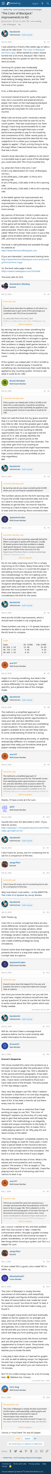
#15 (48, 1026)
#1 (48, 42)
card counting (35, 21)
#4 (48, 476)
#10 (48, 817)
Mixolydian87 (17, 1276)
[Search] (47, 3)
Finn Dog (14, 1387)
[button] (3, 3)
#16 (48, 1054)
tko (19, 24)
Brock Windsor (17, 380)
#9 (48, 764)
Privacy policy (34, 1463)
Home (4, 1466)
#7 (48, 673)
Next (27, 1438)
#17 (48, 1191)
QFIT (12, 806)
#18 (48, 1261)
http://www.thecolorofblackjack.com (19, 250)
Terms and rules (19, 1463)
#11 (48, 848)
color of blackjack (9, 24)
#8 (48, 707)
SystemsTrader (18, 517)
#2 (48, 294)
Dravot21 (15, 1044)
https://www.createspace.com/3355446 (20, 271)
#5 (48, 528)
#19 (48, 1286)
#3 (48, 391)
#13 (48, 912)
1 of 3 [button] (18, 1438)
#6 (48, 613)
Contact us (6, 1463)
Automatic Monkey (20, 284)
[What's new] (42, 3)
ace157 (13, 663)
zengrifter (15, 862)
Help (44, 1463)
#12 (48, 873)
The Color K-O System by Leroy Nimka (21, 895)
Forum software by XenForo (22, 1471)
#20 (48, 1397)
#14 (48, 972)
